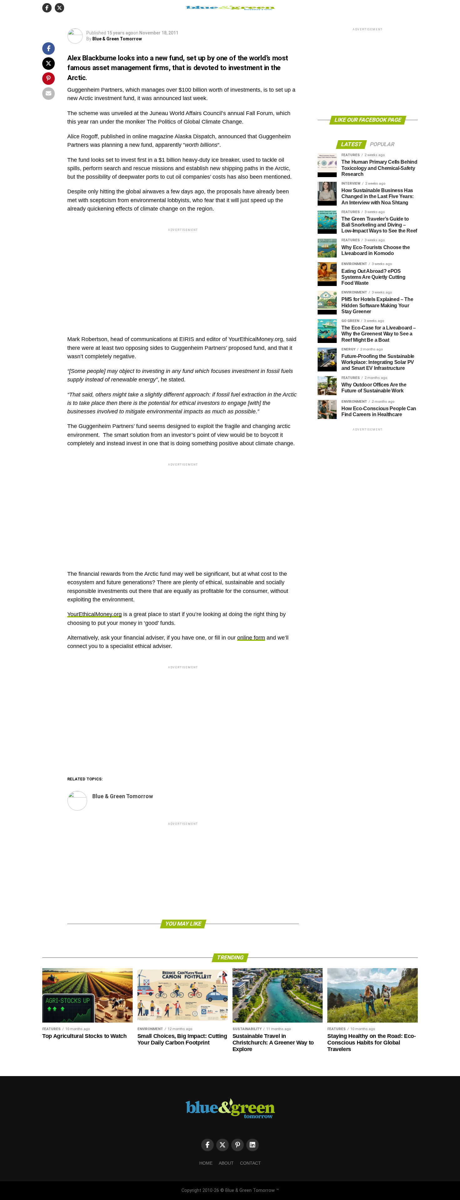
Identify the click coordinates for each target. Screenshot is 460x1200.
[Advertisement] (183, 276)
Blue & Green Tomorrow (117, 38)
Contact (250, 1163)
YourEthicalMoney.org (94, 614)
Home (205, 1163)
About (226, 1163)
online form (251, 638)
